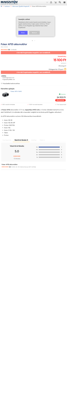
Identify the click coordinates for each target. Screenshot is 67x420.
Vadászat (7, 6)
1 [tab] (32, 41)
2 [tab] (35, 41)
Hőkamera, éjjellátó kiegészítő (20, 6)
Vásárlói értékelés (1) (21, 140)
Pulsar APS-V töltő (16, 91)
